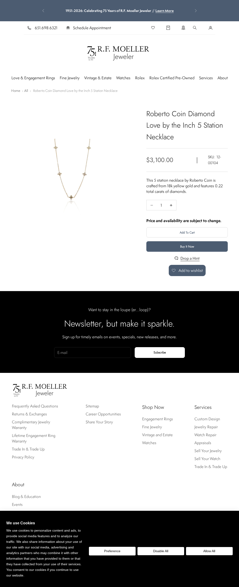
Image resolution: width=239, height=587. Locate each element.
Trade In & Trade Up (28, 449)
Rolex (140, 77)
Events (17, 504)
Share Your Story (99, 422)
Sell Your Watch (207, 458)
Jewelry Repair (206, 426)
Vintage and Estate (157, 434)
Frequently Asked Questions (35, 406)
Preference (112, 551)
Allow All (209, 551)
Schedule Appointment (92, 27)
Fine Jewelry (70, 77)
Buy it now (187, 246)
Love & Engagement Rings (33, 77)
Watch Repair (205, 434)
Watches (123, 77)
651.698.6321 (46, 27)
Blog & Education (26, 496)
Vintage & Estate (98, 77)
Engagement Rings (157, 418)
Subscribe (160, 352)
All (26, 90)
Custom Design (207, 418)
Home (15, 90)
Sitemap (92, 406)
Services (206, 77)
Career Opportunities (103, 414)
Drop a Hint (190, 258)
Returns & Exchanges (29, 414)
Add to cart (187, 232)
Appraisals (202, 442)
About (223, 77)
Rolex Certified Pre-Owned (171, 77)
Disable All (160, 551)
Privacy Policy (23, 457)
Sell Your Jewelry (208, 450)
